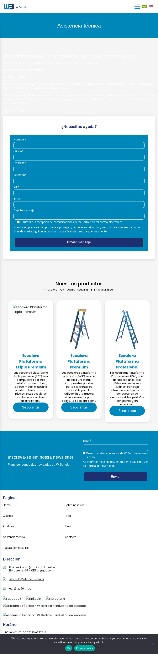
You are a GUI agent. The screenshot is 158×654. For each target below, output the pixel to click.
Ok (69, 648)
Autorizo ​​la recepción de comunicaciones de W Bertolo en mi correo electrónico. (73, 222)
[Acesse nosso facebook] (12, 600)
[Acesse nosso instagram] (55, 600)
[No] (153, 644)
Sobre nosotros (74, 505)
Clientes (8, 516)
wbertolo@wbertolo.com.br (26, 579)
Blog (68, 516)
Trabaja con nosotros (16, 547)
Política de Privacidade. (101, 466)
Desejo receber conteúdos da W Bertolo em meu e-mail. (116, 455)
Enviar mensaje (79, 242)
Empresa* (19, 163)
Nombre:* (19, 139)
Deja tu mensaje (23, 210)
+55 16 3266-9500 (20, 588)
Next (153, 361)
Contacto (70, 537)
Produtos (8, 526)
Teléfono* (19, 175)
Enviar (116, 477)
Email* (17, 198)
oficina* (18, 151)
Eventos (70, 526)
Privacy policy (84, 648)
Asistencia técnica (14, 537)
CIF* (16, 186)
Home (7, 505)
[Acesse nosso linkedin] (33, 600)
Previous (4, 361)
